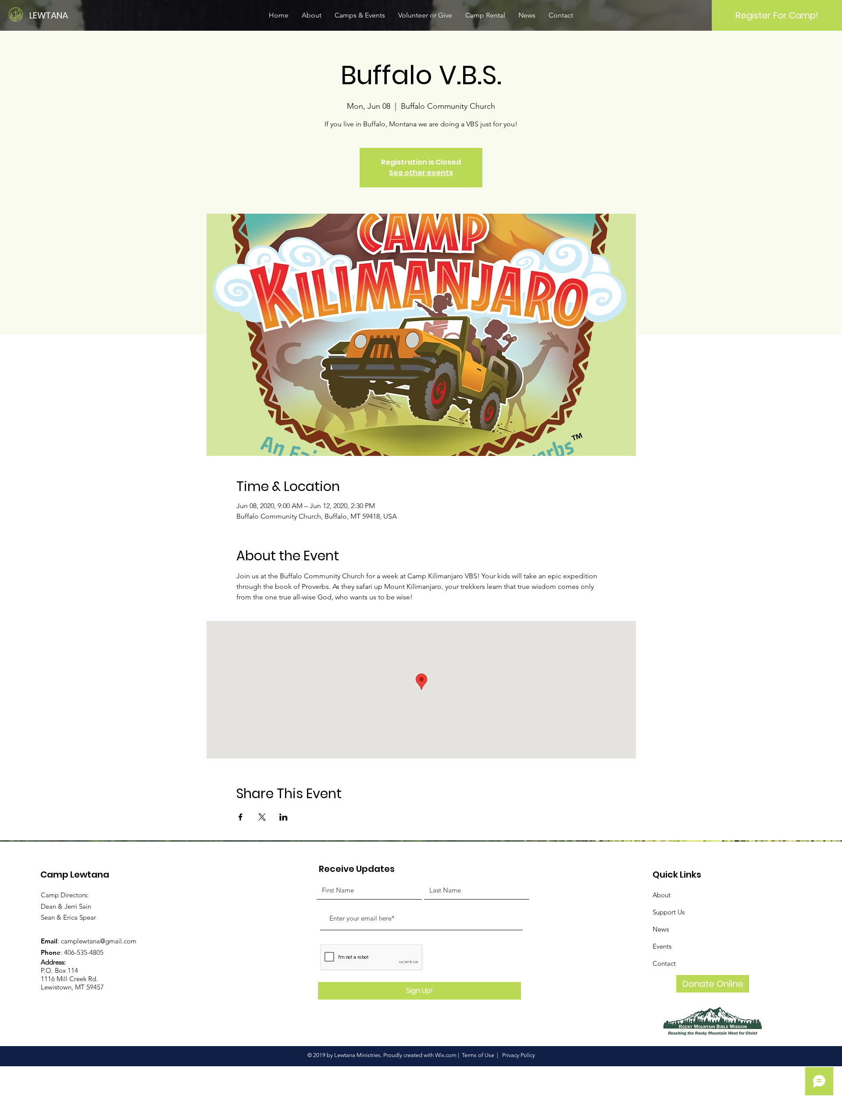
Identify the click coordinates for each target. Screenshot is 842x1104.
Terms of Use (478, 1055)
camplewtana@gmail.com (98, 941)
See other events (421, 173)
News (661, 929)
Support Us (669, 912)
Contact (664, 963)
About (662, 895)
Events (662, 946)
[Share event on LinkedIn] (283, 817)
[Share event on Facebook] (240, 817)
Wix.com (446, 1055)
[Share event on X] (262, 817)
